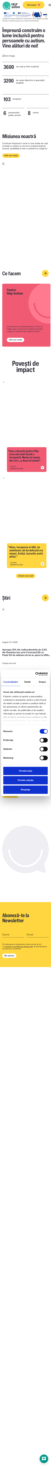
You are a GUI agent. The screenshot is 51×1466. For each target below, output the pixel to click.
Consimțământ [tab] (10, 682)
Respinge (25, 789)
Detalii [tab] (27, 682)
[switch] (44, 740)
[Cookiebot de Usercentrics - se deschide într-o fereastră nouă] (36, 674)
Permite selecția (25, 780)
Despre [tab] (42, 682)
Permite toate (25, 771)
